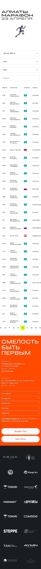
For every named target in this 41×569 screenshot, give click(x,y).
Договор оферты (10, 419)
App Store (20, 439)
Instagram (6, 398)
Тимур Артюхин (13, 274)
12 (31, 328)
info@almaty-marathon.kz (13, 364)
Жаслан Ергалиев (14, 181)
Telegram (5, 413)
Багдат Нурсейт (13, 126)
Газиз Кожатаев (14, 212)
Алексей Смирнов (13, 259)
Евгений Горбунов (14, 196)
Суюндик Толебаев (14, 165)
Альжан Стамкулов (14, 95)
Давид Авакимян (14, 173)
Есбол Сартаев (13, 313)
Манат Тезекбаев (14, 110)
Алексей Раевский (14, 189)
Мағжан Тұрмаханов (15, 118)
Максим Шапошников (15, 227)
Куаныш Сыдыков (14, 204)
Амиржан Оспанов (14, 305)
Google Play (20, 431)
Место (4, 87)
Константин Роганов (14, 142)
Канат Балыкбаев (14, 290)
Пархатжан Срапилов (14, 267)
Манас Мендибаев (14, 103)
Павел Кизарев (13, 251)
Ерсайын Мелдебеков (15, 220)
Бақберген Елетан (14, 321)
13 (36, 328)
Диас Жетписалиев (15, 243)
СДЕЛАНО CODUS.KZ (10, 421)
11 (27, 328)
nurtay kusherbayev (15, 298)
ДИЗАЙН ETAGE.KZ (28, 419)
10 (23, 328)
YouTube (5, 408)
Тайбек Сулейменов (15, 134)
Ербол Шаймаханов (15, 282)
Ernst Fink (14, 236)
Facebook (5, 403)
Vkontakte (6, 393)
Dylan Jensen (15, 150)
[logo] (10, 3)
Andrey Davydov (13, 157)
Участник (14, 87)
